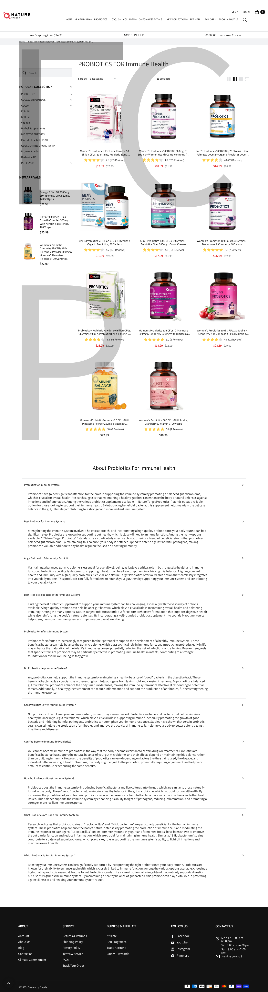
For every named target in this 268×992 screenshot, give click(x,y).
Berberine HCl (29, 157)
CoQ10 (25, 105)
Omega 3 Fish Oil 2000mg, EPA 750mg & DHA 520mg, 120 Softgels (55, 195)
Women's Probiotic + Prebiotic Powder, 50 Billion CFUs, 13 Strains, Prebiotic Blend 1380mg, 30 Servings (104, 152)
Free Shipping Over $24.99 (46, 35)
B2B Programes (117, 942)
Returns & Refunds (75, 936)
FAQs (66, 960)
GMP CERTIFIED (134, 35)
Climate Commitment (32, 960)
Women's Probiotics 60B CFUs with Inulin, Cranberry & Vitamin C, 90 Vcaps (163, 422)
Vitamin (25, 122)
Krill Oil (25, 117)
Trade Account (116, 948)
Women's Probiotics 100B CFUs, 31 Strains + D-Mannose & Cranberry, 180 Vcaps (222, 242)
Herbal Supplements (33, 128)
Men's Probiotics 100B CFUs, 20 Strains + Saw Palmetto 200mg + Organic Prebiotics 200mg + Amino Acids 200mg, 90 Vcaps (222, 152)
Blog (21, 948)
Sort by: (82, 78)
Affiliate (112, 936)
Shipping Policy (73, 942)
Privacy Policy (71, 948)
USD (234, 11)
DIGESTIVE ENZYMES (33, 134)
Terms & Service (73, 954)
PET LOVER (27, 163)
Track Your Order (73, 965)
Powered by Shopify (37, 987)
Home (22, 41)
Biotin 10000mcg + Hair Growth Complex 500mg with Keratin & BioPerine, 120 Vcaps (54, 222)
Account (23, 936)
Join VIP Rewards (118, 954)
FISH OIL (26, 111)
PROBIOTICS (28, 94)
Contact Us (25, 954)
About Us (24, 942)
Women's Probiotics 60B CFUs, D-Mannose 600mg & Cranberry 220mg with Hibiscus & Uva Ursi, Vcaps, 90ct (163, 332)
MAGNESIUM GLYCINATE (35, 140)
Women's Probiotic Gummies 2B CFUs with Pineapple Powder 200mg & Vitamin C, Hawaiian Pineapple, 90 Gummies (104, 422)
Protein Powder (30, 151)
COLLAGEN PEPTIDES (33, 99)
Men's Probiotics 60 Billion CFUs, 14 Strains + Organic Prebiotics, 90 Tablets (104, 242)
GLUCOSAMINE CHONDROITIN (38, 145)
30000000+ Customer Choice (222, 35)
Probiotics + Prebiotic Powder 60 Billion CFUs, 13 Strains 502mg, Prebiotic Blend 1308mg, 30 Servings (104, 332)
